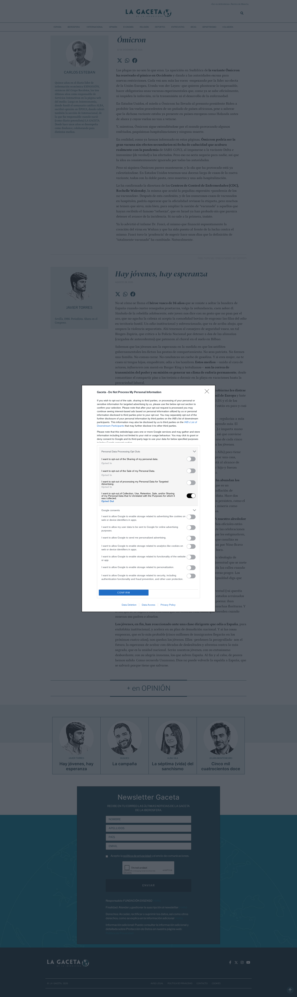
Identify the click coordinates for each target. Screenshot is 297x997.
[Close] (208, 392)
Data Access (148, 604)
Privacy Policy (168, 604)
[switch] (191, 459)
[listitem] (148, 451)
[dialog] (148, 498)
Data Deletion (129, 604)
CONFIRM (123, 592)
